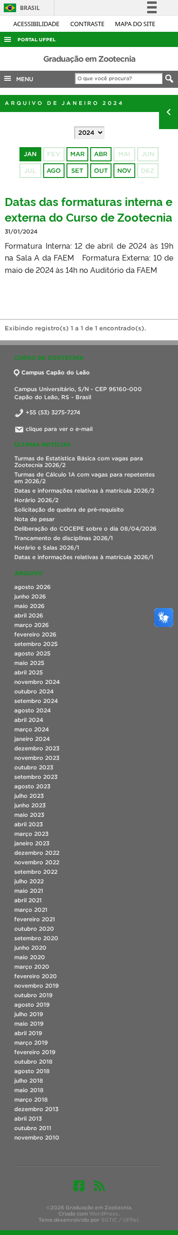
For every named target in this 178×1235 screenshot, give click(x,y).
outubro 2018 (33, 1061)
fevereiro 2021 (34, 919)
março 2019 (31, 1042)
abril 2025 (28, 672)
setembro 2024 (36, 701)
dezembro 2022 (36, 853)
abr (100, 154)
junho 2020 (30, 948)
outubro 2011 (32, 1128)
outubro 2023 (33, 767)
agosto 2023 (32, 786)
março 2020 (31, 967)
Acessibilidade (37, 23)
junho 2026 (30, 596)
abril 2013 (28, 1118)
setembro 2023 (35, 777)
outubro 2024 (34, 691)
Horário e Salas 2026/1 (46, 547)
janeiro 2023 (31, 843)
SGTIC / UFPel (119, 1220)
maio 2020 (29, 957)
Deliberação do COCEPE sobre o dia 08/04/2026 (85, 528)
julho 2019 (28, 1014)
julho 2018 (28, 1080)
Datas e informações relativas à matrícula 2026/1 (83, 557)
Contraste (88, 23)
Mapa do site (135, 23)
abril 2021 (28, 900)
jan (30, 154)
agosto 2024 (32, 710)
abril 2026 (28, 615)
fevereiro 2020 (35, 976)
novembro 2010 (36, 1137)
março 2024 (31, 729)
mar (77, 154)
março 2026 (31, 625)
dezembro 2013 (36, 1109)
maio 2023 (29, 815)
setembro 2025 (35, 644)
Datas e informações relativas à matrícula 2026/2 (84, 490)
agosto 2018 (32, 1071)
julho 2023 (29, 796)
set (77, 170)
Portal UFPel (37, 39)
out (101, 170)
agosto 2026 (32, 587)
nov (124, 170)
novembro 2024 (37, 682)
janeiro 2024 (32, 739)
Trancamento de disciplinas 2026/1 (63, 538)
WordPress (103, 1213)
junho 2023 (30, 805)
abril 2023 (28, 824)
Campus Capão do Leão (55, 372)
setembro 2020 (36, 938)
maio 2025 (29, 663)
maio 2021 (28, 891)
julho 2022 (29, 881)
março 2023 (31, 834)
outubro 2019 (33, 995)
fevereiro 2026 (35, 634)
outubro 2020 (34, 929)
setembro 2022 (35, 872)
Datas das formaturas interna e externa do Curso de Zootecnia (88, 209)
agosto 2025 (32, 653)
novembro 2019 (36, 985)
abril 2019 (28, 1033)
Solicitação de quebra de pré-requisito (69, 509)
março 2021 (30, 910)
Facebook (79, 1185)
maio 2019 (29, 1023)
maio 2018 (29, 1090)
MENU (22, 79)
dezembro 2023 (36, 748)
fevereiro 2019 (35, 1052)
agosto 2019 (32, 1004)
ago (54, 170)
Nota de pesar (34, 519)
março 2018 (31, 1099)
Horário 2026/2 (36, 500)
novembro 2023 (36, 758)
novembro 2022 (36, 862)
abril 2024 (28, 720)
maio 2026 (29, 606)
